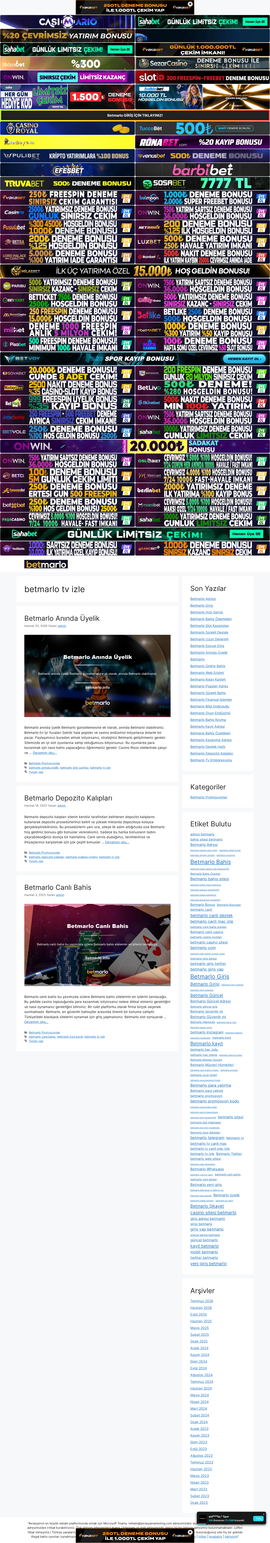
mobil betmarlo (204, 1252)
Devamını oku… (45, 753)
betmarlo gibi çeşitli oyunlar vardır (207, 953)
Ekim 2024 (198, 1361)
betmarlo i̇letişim (234, 1033)
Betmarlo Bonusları (229, 904)
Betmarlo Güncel (206, 995)
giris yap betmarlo (207, 1229)
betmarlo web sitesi (205, 1159)
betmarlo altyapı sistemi (202, 855)
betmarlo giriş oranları (232, 985)
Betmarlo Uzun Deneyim (209, 639)
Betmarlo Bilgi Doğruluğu (209, 706)
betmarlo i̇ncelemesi (200, 1038)
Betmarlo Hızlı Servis (206, 612)
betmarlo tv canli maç (208, 1143)
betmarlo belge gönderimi (203, 895)
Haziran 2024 (201, 1388)
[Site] (67, 198)
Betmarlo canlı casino (206, 932)
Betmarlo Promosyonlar (44, 763)
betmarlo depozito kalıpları (46, 857)
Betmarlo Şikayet (207, 1206)
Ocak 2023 (199, 1503)
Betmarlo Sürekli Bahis (208, 693)
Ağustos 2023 (201, 1456)
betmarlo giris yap (207, 969)
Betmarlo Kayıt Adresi (207, 727)
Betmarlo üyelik (226, 1195)
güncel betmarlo (204, 1240)
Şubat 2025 (199, 1335)
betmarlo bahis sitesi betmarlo (205, 885)
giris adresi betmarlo (207, 1218)
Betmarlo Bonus (202, 905)
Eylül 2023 (198, 1449)
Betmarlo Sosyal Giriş (207, 646)
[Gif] (135, 271)
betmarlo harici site (226, 1022)
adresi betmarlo (202, 834)
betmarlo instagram (207, 1032)
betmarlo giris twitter (208, 963)
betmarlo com (203, 947)
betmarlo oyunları (229, 1070)
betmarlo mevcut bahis (230, 1055)
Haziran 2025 (201, 1321)
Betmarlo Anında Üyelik (62, 618)
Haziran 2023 (201, 1469)
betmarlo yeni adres (228, 1174)
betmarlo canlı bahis (42, 1036)
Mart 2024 (198, 1409)
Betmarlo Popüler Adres (209, 686)
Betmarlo (197, 659)
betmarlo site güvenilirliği (203, 1117)
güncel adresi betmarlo (205, 1235)
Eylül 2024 (198, 1368)
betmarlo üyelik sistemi (202, 1200)
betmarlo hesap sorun (201, 1027)
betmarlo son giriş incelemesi (205, 1127)
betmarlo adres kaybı (230, 850)
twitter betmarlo (204, 1257)
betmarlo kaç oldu (204, 1050)
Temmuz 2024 (201, 1382)
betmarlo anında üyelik (44, 767)
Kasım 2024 (199, 1355)
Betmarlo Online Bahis (207, 666)
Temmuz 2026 (201, 1301)
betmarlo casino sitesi (209, 942)
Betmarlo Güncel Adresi (210, 1001)
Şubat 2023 (199, 1496)
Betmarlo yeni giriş (206, 1184)
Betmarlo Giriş (201, 606)
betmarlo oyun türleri (203, 1075)
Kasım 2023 (199, 1435)
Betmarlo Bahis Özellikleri (210, 733)
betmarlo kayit (221, 1037)
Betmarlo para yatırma (210, 1085)
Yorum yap (36, 772)
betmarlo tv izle (100, 767)
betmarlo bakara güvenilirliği (204, 890)
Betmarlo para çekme (206, 1091)
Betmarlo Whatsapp (207, 1169)
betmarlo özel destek (200, 1195)
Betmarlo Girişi (204, 984)
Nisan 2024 (199, 1402)
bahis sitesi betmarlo (206, 839)
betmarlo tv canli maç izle (210, 1149)
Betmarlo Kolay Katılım (208, 679)
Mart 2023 (198, 1489)
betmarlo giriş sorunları (202, 990)
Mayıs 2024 (199, 1395)
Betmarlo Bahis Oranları (205, 873)
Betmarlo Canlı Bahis (57, 887)
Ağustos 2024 (201, 1375)
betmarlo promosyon (206, 1096)
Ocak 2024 (199, 1422)
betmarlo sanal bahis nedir (203, 1107)
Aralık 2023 (199, 1429)
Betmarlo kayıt (206, 1043)
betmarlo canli (201, 910)
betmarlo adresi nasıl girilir (203, 850)
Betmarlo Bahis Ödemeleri (211, 619)
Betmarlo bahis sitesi (209, 879)
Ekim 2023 (198, 1442)
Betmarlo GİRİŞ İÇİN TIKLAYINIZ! (135, 115)
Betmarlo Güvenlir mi (208, 1017)
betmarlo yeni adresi (203, 1179)
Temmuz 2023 (201, 1462)
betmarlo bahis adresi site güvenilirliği (209, 869)
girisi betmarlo (201, 1224)
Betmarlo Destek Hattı (207, 747)
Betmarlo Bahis (210, 861)
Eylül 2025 (198, 1314)
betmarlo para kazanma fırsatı (205, 1080)
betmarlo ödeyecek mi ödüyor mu (207, 1190)
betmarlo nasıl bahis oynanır (204, 1070)
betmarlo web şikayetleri (202, 1164)
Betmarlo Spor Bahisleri (205, 1132)
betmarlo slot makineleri (205, 1122)
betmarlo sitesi (230, 1117)
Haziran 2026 (201, 1308)
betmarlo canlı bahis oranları (208, 927)
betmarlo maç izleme (203, 1054)
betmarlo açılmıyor (226, 855)
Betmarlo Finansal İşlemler (211, 700)
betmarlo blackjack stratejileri (205, 900)
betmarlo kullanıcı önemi (81, 857)
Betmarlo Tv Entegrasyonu (211, 760)
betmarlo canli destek (211, 915)
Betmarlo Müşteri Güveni (206, 1059)
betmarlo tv (235, 1138)
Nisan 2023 (199, 1482)
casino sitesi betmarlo (213, 1212)
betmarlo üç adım (224, 1200)
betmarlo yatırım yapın (201, 1175)
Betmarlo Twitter (229, 1154)
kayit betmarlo (204, 1245)
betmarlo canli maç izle (211, 921)
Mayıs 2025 (199, 1328)
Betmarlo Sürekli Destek (209, 632)
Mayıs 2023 (199, 1476)
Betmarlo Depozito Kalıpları (68, 798)
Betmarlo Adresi (203, 599)
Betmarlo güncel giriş (203, 1006)
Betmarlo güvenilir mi (206, 1011)
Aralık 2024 (199, 1348)
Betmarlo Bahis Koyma (208, 720)
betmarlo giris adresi (203, 958)
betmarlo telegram (207, 1137)
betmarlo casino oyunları (206, 937)
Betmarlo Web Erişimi (207, 673)
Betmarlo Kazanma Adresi (211, 740)
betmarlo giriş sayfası (74, 767)
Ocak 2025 (199, 1341)
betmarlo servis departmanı (204, 1112)
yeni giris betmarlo (208, 1263)
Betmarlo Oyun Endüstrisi (210, 713)
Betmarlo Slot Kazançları (209, 626)
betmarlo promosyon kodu (214, 1101)
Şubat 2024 (199, 1415)
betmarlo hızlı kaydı (70, 1036)
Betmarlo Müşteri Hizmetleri (212, 1065)
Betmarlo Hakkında (202, 1022)
